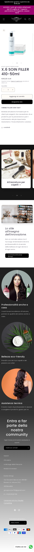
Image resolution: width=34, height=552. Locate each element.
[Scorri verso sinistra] (13, 63)
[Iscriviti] (28, 448)
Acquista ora (17, 102)
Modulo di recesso (10, 469)
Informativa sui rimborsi (20, 538)
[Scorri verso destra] (21, 63)
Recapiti (27, 547)
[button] (4, 19)
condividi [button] (7, 127)
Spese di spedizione (16, 81)
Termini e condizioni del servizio (17, 544)
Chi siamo (7, 460)
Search (6, 456)
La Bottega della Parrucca (13, 464)
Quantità (4, 86)
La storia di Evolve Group (15, 255)
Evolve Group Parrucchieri (16, 536)
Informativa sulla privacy (17, 541)
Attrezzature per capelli (16, 183)
